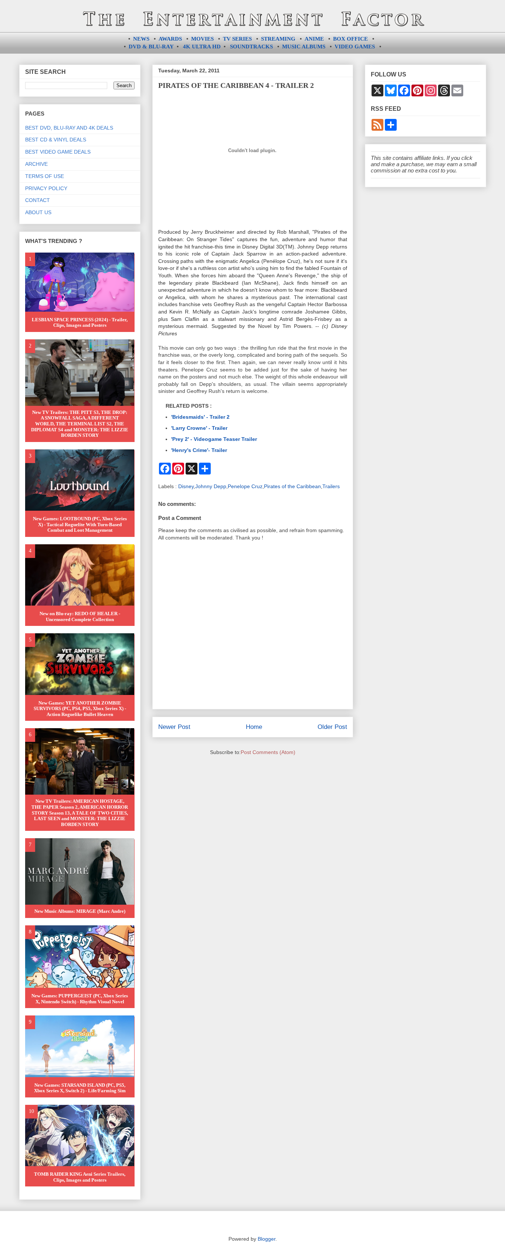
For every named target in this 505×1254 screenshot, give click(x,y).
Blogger (266, 1239)
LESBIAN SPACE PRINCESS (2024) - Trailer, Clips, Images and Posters (80, 322)
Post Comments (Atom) (268, 752)
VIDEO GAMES (355, 46)
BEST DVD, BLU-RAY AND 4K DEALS (69, 128)
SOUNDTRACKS (251, 46)
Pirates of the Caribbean (292, 486)
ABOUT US (38, 212)
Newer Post (174, 726)
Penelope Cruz (245, 486)
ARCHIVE (36, 164)
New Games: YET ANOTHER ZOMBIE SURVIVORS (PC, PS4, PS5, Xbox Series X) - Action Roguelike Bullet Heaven (80, 708)
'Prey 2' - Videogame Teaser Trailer (214, 439)
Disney (186, 486)
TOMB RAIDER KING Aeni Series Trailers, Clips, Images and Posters (79, 1177)
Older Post (332, 726)
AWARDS (170, 39)
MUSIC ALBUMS (303, 46)
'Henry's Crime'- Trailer (199, 450)
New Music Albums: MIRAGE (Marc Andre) (79, 911)
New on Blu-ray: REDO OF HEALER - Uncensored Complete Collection (80, 616)
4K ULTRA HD (202, 46)
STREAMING (278, 39)
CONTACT (37, 200)
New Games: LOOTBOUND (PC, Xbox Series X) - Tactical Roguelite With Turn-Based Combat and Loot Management (80, 524)
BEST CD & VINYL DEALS (55, 140)
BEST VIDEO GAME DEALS (58, 152)
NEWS (141, 39)
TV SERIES (237, 39)
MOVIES (202, 39)
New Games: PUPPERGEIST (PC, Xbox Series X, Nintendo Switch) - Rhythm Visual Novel (79, 998)
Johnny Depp (210, 486)
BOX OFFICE (350, 39)
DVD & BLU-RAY (151, 46)
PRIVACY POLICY (46, 188)
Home (254, 726)
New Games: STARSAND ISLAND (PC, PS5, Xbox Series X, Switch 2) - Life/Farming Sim (80, 1088)
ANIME (314, 39)
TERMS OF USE (44, 176)
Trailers (331, 486)
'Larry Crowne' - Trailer (199, 428)
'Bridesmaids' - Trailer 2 (200, 417)
